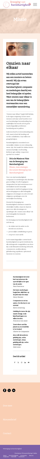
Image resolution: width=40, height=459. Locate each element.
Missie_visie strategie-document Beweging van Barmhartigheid (20, 170)
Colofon (35, 453)
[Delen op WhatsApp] (21, 362)
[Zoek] (29, 4)
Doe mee (7, 405)
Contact (7, 433)
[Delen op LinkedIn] (25, 362)
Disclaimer (18, 453)
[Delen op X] (18, 362)
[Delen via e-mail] (28, 362)
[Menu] (34, 4)
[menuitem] (29, 4)
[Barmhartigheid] (16, 4)
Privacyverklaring (27, 453)
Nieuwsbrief (9, 419)
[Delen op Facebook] (14, 362)
